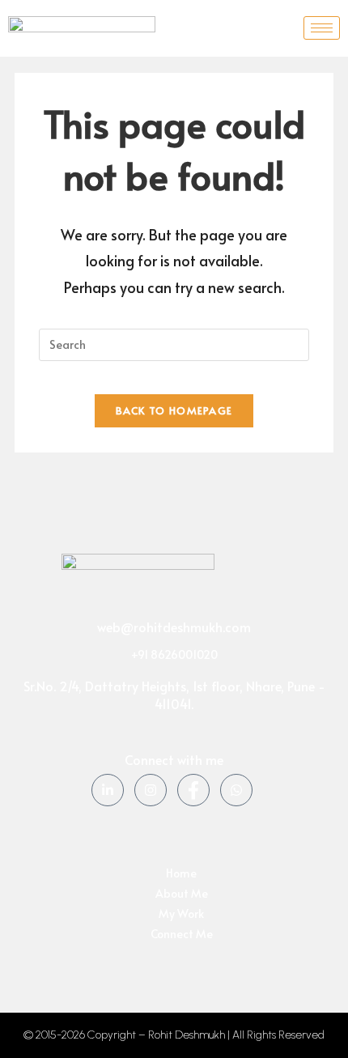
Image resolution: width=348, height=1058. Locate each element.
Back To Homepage (174, 410)
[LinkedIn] (107, 790)
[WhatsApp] (236, 790)
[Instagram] (150, 790)
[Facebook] (193, 790)
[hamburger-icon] (321, 28)
